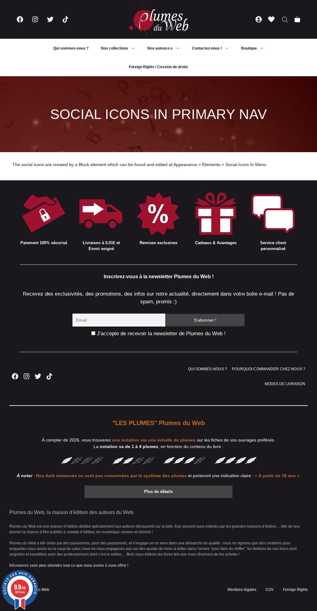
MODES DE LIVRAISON (285, 384)
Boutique (249, 48)
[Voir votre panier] (297, 19)
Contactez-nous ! (207, 48)
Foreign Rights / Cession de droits (158, 67)
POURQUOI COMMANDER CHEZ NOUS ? (268, 369)
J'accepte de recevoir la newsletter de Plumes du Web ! (160, 333)
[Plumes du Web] (158, 19)
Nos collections (114, 48)
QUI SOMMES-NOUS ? (207, 369)
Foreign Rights (295, 589)
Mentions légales (242, 589)
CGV (270, 589)
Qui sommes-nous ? (71, 48)
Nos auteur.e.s (160, 48)
